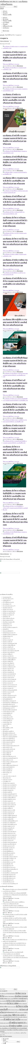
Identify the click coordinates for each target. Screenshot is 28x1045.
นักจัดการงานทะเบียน (8, 611)
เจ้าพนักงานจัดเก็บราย (8, 799)
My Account (6, 1038)
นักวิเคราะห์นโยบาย (8, 697)
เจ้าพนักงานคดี (6, 792)
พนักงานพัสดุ (6, 752)
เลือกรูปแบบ (20, 65)
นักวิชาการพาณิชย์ (7, 663)
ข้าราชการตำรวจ (7, 598)
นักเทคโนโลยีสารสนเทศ (9, 709)
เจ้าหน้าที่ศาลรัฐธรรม (8, 878)
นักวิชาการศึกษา (7, 670)
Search (4, 1040)
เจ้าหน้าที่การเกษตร (8, 847)
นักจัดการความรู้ (7, 609)
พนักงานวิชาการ (7, 760)
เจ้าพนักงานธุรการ (7, 810)
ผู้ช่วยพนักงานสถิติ (7, 731)
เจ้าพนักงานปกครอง (8, 811)
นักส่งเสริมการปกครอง (8, 700)
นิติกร (4, 725)
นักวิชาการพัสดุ (7, 661)
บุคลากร (5, 729)
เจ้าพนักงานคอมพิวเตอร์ (9, 794)
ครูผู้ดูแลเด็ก (6, 600)
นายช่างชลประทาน (8, 711)
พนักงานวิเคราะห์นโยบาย (9, 761)
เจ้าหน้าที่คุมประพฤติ (8, 853)
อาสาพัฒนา (6, 781)
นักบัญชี (5, 629)
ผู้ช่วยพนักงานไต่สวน (8, 733)
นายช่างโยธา (6, 722)
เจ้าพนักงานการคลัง (8, 783)
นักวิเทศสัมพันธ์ (7, 699)
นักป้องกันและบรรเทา (8, 632)
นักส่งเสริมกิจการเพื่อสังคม (9, 702)
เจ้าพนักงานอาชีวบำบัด (8, 844)
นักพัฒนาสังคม (6, 636)
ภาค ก (4, 774)
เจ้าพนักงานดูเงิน (7, 801)
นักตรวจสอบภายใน (8, 618)
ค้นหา (15, 6)
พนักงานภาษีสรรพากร (8, 756)
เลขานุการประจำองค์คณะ (9, 883)
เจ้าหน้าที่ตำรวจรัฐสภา (8, 858)
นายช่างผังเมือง (7, 713)
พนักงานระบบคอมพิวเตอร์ (9, 758)
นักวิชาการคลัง (7, 641)
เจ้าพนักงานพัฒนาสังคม (9, 817)
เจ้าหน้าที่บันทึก (7, 863)
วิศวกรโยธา (6, 777)
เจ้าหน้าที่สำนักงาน (7, 881)
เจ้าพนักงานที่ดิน (7, 808)
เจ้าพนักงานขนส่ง (7, 790)
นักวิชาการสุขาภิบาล (8, 681)
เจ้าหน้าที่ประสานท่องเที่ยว (9, 869)
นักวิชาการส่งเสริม (7, 672)
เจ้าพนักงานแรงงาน (8, 846)
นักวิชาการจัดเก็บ (7, 647)
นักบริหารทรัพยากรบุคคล (9, 627)
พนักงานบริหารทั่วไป (8, 749)
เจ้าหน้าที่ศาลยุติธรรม (8, 876)
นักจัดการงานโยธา (7, 614)
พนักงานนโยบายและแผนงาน (10, 745)
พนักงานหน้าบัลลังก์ (8, 767)
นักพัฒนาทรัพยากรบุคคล (9, 634)
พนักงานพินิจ (6, 754)
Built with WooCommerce (6, 1036)
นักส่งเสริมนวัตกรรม (8, 704)
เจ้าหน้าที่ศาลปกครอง (8, 874)
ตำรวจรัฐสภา (6, 604)
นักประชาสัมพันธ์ (7, 631)
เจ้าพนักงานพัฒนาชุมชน (9, 815)
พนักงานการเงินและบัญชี (9, 736)
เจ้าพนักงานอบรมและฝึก (9, 842)
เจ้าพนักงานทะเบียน (8, 806)
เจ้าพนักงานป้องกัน (7, 813)
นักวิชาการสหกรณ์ (7, 677)
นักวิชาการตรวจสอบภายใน (10, 650)
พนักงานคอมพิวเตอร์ (8, 740)
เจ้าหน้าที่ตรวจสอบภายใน (9, 856)
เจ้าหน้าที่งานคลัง (7, 854)
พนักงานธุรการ (7, 743)
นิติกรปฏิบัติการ (7, 727)
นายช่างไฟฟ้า (6, 724)
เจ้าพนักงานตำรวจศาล (8, 804)
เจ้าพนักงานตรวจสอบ (8, 803)
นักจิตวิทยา (5, 616)
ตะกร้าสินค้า (6, 22)
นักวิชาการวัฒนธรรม (8, 666)
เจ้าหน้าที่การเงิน (7, 849)
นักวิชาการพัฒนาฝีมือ (8, 659)
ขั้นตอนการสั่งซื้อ (7, 14)
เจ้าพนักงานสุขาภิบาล (8, 838)
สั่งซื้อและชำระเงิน (7, 26)
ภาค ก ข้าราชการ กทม (9, 776)
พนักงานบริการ (7, 747)
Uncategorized (6, 597)
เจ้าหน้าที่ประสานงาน (8, 867)
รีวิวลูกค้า (5, 12)
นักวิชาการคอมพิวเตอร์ (9, 643)
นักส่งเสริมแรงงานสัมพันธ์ (9, 706)
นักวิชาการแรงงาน (7, 691)
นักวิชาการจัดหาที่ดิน (8, 645)
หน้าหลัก (2, 35)
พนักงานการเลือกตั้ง (8, 738)
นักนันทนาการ (6, 625)
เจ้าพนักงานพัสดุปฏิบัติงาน (9, 820)
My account (5, 19)
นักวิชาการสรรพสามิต (8, 674)
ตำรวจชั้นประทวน (7, 602)
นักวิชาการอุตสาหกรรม (9, 686)
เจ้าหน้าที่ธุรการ (7, 860)
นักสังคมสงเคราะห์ (7, 708)
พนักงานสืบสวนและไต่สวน (9, 765)
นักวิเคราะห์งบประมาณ (9, 695)
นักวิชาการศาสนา (7, 668)
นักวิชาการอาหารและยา (9, 684)
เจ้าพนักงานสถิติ (7, 829)
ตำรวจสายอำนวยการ (8, 605)
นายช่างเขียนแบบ (7, 718)
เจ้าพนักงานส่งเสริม (8, 828)
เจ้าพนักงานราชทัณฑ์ (8, 822)
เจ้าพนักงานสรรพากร (8, 833)
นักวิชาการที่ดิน (7, 654)
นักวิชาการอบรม (7, 682)
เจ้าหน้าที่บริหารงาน (8, 862)
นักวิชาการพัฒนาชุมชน (9, 657)
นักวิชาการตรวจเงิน (8, 652)
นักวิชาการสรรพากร (8, 675)
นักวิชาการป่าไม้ (7, 656)
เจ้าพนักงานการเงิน (8, 788)
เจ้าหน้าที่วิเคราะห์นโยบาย (9, 872)
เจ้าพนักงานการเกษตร (8, 786)
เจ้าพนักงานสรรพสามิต (9, 831)
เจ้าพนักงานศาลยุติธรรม (9, 824)
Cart (4, 1043)
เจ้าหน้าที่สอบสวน (7, 880)
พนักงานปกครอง (7, 751)
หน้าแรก (5, 11)
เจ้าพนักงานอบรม (7, 840)
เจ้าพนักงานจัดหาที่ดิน (8, 797)
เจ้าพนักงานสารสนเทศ (8, 837)
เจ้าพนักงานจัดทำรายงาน (9, 795)
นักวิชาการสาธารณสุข (8, 679)
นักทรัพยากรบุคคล (7, 622)
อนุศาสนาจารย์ (6, 779)
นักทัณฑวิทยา (6, 623)
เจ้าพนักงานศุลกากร (8, 826)
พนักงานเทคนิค (7, 768)
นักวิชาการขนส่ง (7, 639)
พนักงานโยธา (6, 772)
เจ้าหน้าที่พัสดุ (6, 871)
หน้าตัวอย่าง (6, 27)
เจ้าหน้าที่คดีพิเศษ (7, 851)
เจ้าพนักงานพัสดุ (7, 819)
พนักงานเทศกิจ (6, 770)
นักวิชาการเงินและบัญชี (9, 690)
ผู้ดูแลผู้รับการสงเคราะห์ (9, 734)
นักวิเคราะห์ (6, 693)
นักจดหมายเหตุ (6, 607)
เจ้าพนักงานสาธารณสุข (9, 835)
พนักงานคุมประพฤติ (8, 742)
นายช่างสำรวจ (6, 717)
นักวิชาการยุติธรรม (8, 665)
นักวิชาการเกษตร (7, 688)
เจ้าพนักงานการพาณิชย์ (9, 785)
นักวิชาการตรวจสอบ (8, 648)
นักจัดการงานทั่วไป (7, 613)
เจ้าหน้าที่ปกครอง (7, 865)
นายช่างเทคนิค (6, 720)
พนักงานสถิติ (6, 763)
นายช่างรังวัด (6, 715)
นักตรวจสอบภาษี (7, 620)
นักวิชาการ (5, 638)
